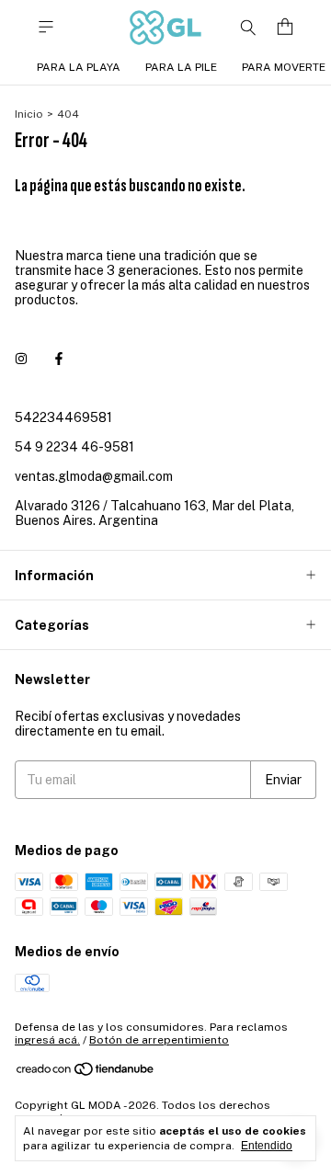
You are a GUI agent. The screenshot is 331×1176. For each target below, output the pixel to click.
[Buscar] (248, 26)
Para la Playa (78, 67)
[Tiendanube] (86, 1074)
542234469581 (63, 417)
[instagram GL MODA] (21, 358)
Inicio (29, 114)
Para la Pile (181, 67)
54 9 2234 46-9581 (74, 447)
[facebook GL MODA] (58, 358)
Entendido (266, 1145)
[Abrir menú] (46, 27)
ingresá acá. (47, 1039)
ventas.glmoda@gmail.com (94, 476)
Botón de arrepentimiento (159, 1039)
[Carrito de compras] (285, 27)
